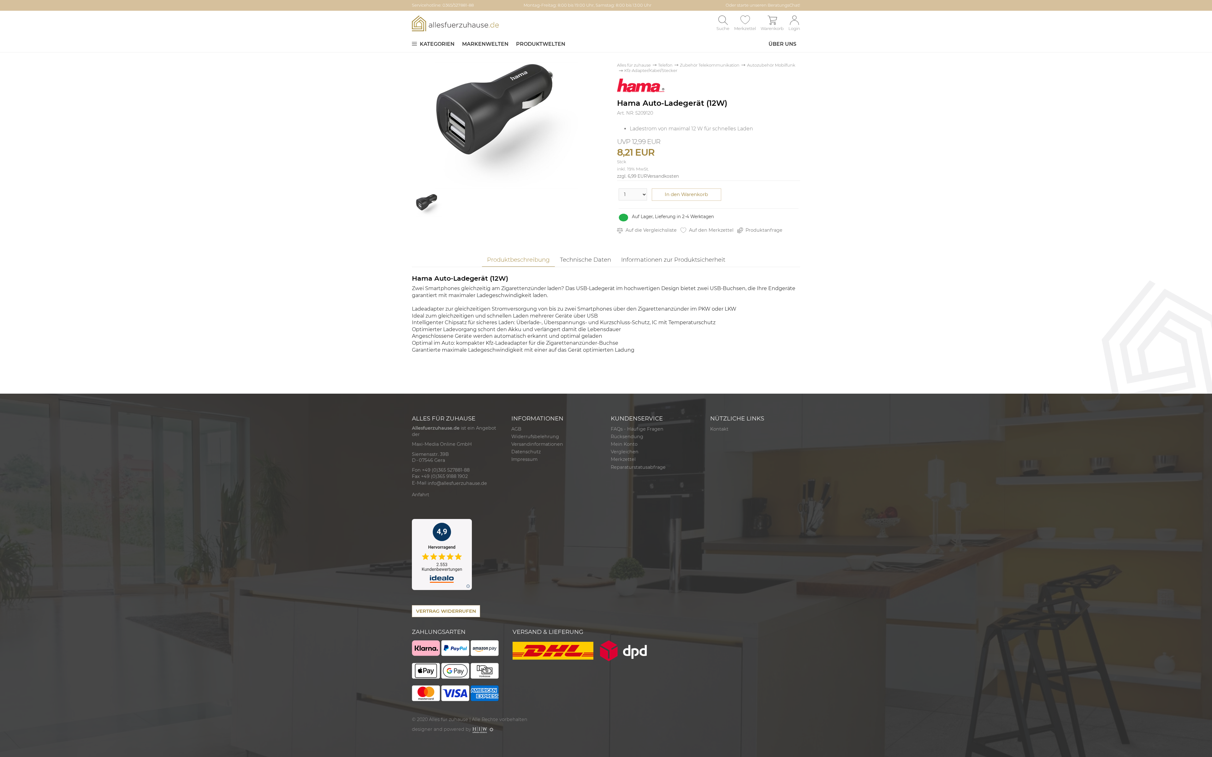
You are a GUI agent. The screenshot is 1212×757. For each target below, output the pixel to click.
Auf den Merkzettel (711, 230)
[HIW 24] (479, 729)
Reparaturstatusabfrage (638, 467)
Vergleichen (625, 452)
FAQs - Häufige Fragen (637, 429)
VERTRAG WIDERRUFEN (446, 611)
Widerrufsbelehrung (535, 436)
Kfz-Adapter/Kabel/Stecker (650, 70)
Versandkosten (663, 176)
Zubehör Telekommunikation (710, 65)
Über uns (782, 44)
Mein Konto (624, 444)
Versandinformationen (537, 444)
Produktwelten (540, 44)
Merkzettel (623, 459)
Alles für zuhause (634, 65)
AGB (516, 429)
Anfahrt (420, 495)
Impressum (524, 459)
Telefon (665, 65)
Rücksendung (627, 436)
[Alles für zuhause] (455, 23)
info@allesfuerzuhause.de (457, 483)
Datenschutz (526, 452)
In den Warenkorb (686, 194)
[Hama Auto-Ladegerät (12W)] (506, 125)
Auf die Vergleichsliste (650, 230)
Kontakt (719, 429)
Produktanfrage (763, 230)
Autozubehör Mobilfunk (771, 65)
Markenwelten (485, 44)
